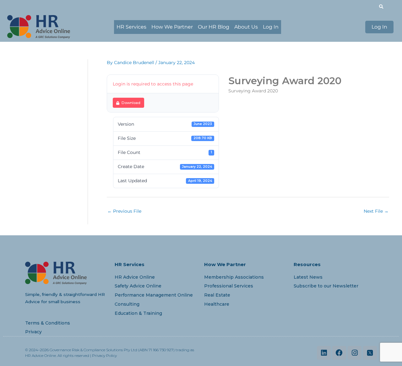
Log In (271, 27)
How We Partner (172, 27)
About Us (246, 27)
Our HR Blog (213, 27)
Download (131, 103)
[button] (381, 7)
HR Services (131, 27)
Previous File (124, 211)
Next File (376, 211)
